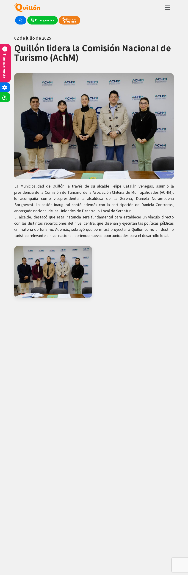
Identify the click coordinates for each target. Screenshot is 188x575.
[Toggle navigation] (167, 7)
